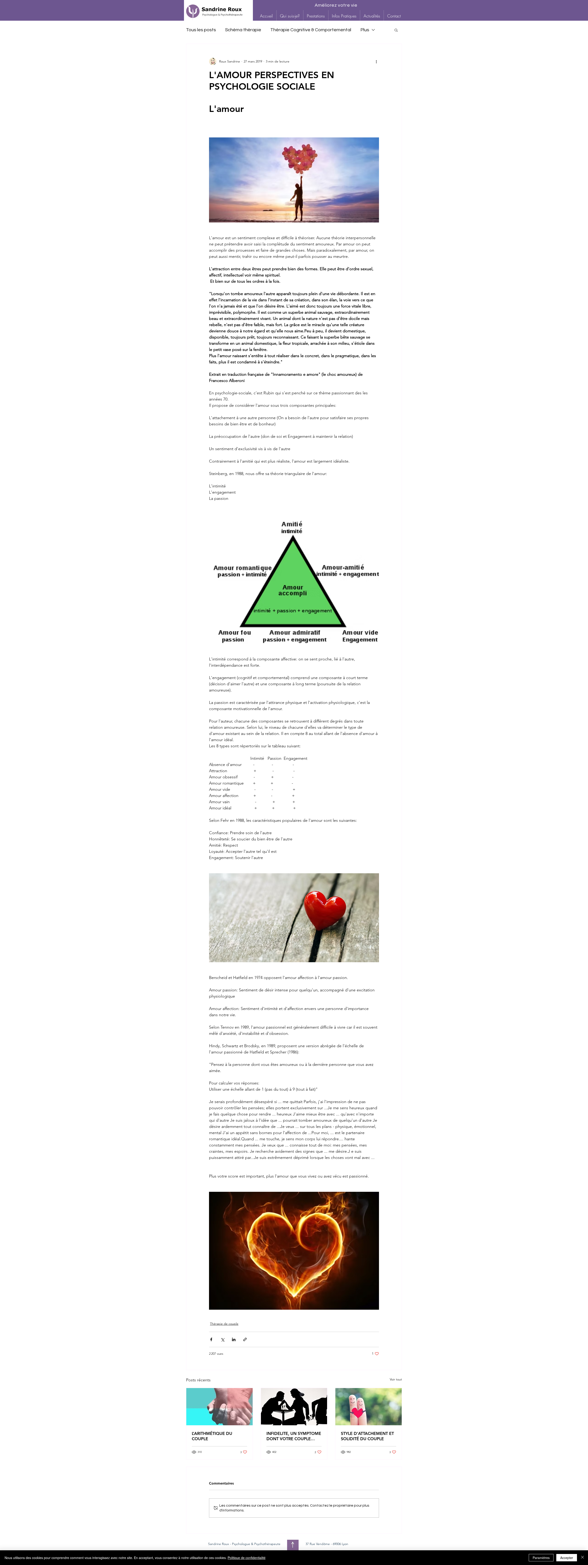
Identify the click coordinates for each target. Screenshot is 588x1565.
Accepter (566, 1557)
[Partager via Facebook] (211, 1339)
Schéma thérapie (243, 30)
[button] (315, 16)
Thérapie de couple (224, 1324)
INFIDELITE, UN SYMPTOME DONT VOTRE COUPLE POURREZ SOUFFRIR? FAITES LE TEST (293, 1436)
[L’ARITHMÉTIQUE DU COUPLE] (219, 1406)
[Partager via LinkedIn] (234, 1339)
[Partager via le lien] (245, 1339)
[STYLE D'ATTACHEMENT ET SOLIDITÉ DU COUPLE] (368, 1406)
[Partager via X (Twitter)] (222, 1339)
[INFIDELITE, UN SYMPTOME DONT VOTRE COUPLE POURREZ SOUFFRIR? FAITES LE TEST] (294, 1406)
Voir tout (396, 1379)
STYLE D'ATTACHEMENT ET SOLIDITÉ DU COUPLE (367, 1436)
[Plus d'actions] (376, 61)
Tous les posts (201, 30)
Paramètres (541, 1557)
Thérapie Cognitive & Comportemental (310, 30)
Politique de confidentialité (247, 1557)
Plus (364, 30)
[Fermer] (582, 1557)
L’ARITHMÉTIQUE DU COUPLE (212, 1436)
